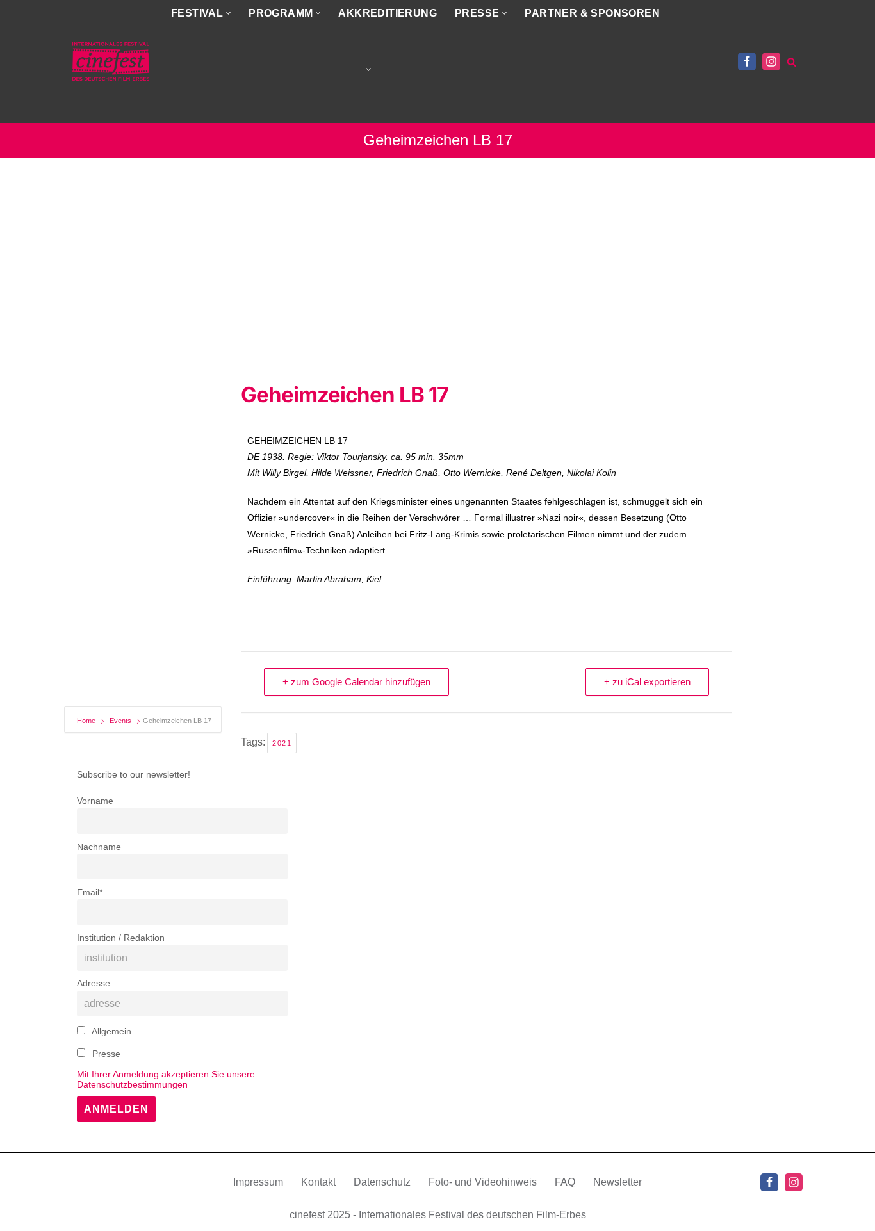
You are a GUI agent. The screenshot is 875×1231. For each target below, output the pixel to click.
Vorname (95, 800)
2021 (281, 743)
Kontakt (318, 1182)
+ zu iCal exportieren (647, 681)
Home (87, 720)
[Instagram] (771, 61)
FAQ (565, 1182)
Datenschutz (382, 1182)
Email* (89, 892)
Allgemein (110, 1031)
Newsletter (617, 1182)
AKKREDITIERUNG (387, 13)
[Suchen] (791, 62)
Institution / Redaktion (121, 938)
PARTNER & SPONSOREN (592, 13)
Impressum (258, 1182)
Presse (105, 1053)
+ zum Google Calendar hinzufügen (356, 681)
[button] (228, 13)
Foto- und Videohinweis (483, 1182)
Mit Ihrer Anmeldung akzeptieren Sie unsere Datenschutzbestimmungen (166, 1079)
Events (120, 720)
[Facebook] (747, 61)
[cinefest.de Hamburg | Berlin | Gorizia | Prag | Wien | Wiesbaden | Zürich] (110, 61)
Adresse (93, 983)
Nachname (99, 847)
